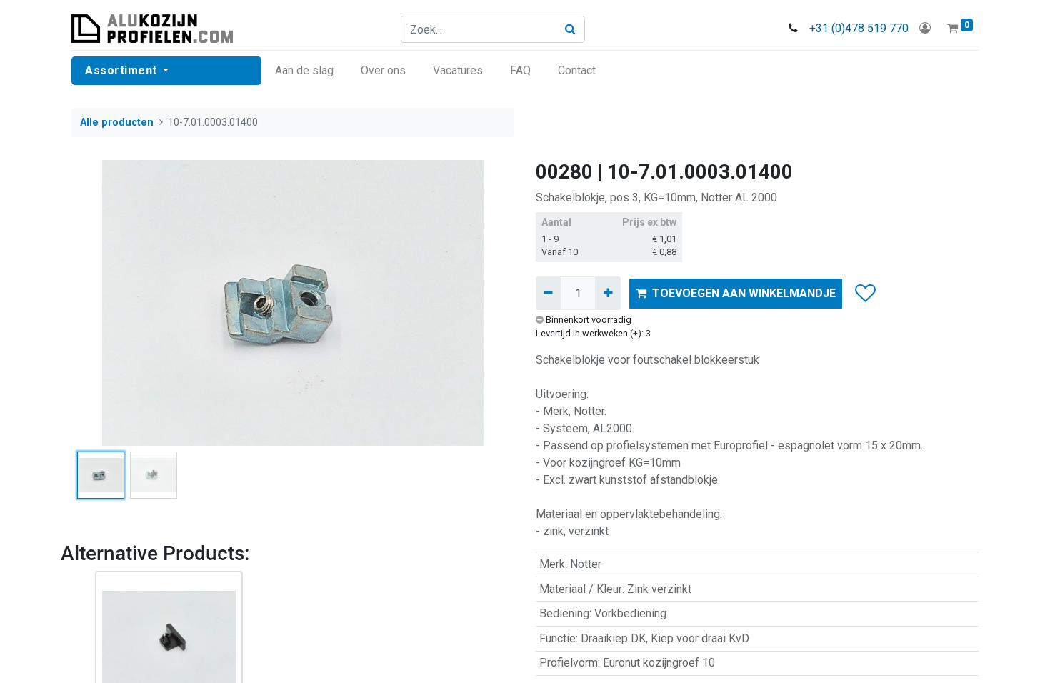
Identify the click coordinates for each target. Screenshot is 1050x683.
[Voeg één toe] (607, 292)
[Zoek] (570, 29)
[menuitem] (304, 70)
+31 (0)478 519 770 (859, 28)
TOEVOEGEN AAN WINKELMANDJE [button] (744, 293)
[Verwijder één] (548, 292)
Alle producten (117, 122)
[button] (104, 303)
